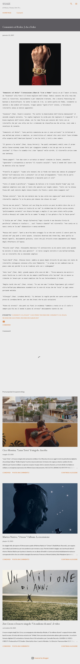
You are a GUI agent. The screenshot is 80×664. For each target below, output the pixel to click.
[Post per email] (3, 322)
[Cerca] (71, 4)
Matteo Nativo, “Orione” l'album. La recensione (25, 537)
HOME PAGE (6, 13)
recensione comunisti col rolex (53, 315)
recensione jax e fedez (11, 318)
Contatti (20, 13)
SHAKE (6, 3)
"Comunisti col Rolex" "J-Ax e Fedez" (25, 315)
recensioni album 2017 (30, 318)
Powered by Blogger (41, 658)
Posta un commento (20, 472)
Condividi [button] (6, 325)
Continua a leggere (69, 472)
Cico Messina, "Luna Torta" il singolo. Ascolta (24, 450)
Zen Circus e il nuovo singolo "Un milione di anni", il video (31, 623)
